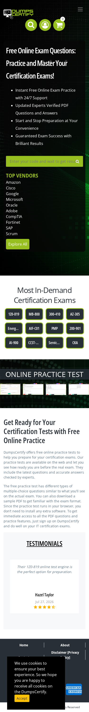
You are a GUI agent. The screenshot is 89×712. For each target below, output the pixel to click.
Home (23, 645)
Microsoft (14, 199)
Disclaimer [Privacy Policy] (65, 655)
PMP (55, 328)
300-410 (54, 314)
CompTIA (14, 216)
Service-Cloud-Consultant (56, 342)
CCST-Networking (35, 342)
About (65, 645)
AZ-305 (75, 314)
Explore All (17, 244)
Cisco (10, 188)
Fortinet (13, 222)
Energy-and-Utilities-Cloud (15, 328)
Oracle (12, 205)
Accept (22, 698)
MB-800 (34, 314)
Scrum (12, 233)
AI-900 (13, 342)
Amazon (13, 182)
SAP (9, 228)
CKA (75, 342)
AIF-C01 (34, 328)
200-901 (75, 328)
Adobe (12, 210)
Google (12, 193)
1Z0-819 (13, 314)
